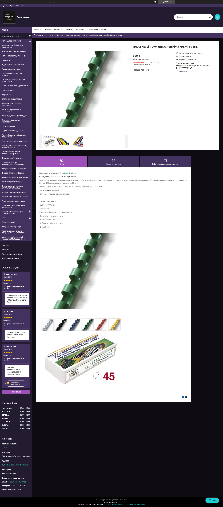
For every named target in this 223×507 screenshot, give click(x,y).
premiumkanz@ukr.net (17, 482)
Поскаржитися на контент (114, 504)
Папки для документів (11, 41)
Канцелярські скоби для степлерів (12, 104)
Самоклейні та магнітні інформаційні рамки (11, 153)
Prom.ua (124, 500)
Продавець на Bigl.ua (111, 502)
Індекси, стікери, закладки (13, 65)
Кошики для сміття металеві (14, 192)
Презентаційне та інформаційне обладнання (13, 163)
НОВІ (57, 35)
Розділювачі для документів (14, 51)
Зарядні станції (8, 222)
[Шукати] (210, 17)
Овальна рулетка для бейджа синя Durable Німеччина (16, 335)
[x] (186, 397)
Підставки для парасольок (13, 201)
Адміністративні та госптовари (15, 177)
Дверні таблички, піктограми (14, 168)
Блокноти (6, 60)
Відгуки (5, 249)
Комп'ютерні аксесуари (12, 182)
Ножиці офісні (8, 90)
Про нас (69, 30)
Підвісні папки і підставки (12, 131)
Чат (214, 500)
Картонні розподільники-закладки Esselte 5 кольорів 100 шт (15, 370)
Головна (37, 30)
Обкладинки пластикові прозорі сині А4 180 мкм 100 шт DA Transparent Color (17, 298)
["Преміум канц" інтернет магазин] (9, 17)
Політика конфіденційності (135, 504)
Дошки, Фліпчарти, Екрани (13, 173)
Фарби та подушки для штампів (12, 74)
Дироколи (6, 94)
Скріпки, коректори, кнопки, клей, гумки (13, 80)
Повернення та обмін (97, 30)
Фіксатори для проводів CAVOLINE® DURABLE (12, 187)
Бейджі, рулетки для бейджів (14, 116)
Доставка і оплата (10, 258)
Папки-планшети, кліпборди (14, 56)
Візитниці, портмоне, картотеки (11, 121)
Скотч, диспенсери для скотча (15, 86)
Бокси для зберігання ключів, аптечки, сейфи (14, 146)
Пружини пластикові (73, 35)
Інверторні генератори (11, 227)
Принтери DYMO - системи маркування (13, 206)
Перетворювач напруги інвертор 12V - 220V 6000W (13, 232)
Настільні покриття (10, 126)
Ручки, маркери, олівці (11, 69)
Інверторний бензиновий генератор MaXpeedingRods (13, 238)
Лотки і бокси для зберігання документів (14, 136)
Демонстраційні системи (12, 158)
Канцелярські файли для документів (12, 46)
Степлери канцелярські (12, 99)
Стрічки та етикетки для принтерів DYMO (12, 212)
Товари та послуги (53, 30)
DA (62, 35)
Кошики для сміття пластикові (15, 197)
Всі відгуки (16, 392)
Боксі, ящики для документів (14, 141)
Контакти (80, 30)
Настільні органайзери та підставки (12, 110)
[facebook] (183, 397)
